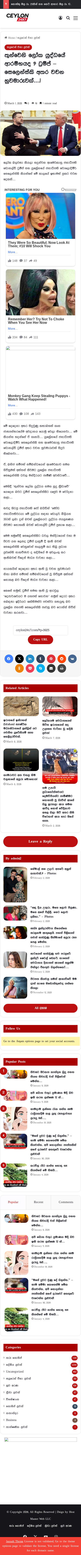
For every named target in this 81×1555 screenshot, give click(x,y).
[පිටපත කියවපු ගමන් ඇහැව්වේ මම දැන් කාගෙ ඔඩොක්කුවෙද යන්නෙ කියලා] (15, 987)
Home (11, 38)
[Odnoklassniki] (19, 668)
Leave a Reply (40, 841)
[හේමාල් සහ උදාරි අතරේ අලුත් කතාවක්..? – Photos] (15, 884)
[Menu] (75, 20)
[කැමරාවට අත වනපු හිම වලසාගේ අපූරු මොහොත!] (21, 760)
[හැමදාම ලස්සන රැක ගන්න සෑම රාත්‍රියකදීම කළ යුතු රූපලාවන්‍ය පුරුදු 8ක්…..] (15, 1119)
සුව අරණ (12, 1385)
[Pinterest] (51, 659)
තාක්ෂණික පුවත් (16, 1427)
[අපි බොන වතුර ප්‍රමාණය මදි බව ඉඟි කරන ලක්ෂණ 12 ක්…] (15, 1096)
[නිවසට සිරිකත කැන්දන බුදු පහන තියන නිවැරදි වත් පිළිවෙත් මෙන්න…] (15, 1074)
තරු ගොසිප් (14, 1357)
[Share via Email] (51, 668)
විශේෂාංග (12, 1399)
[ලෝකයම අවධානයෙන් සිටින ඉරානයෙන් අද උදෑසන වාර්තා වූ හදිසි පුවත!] (60, 706)
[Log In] (60, 20)
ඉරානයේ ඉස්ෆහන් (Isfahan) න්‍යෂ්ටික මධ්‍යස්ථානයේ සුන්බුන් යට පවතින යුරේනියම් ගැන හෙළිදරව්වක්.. (20, 728)
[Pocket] (30, 668)
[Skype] (40, 668)
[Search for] (68, 20)
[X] (19, 659)
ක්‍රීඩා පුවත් (13, 1392)
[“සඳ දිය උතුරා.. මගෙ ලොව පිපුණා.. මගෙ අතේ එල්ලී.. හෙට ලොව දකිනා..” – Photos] (15, 913)
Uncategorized (15, 1371)
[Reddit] (61, 659)
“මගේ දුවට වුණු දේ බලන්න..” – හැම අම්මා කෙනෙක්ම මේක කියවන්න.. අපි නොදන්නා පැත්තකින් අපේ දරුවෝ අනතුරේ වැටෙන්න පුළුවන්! (53, 1145)
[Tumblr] (40, 659)
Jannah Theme (14, 1541)
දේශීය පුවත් (14, 1364)
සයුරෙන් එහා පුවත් (28, 38)
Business (11, 1420)
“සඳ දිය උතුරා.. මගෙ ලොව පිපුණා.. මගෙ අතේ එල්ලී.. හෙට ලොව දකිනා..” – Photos (53, 912)
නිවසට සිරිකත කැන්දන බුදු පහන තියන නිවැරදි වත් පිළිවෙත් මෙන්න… (52, 1077)
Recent (38, 1202)
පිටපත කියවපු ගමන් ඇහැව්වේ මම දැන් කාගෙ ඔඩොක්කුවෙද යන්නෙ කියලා (53, 983)
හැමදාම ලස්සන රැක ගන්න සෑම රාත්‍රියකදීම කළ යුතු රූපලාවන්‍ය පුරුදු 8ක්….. (51, 1114)
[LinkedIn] (30, 659)
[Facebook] (9, 659)
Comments (66, 1202)
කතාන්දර (12, 1413)
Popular (13, 1202)
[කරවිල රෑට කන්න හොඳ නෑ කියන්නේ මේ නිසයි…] (15, 1175)
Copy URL (40, 639)
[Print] (61, 668)
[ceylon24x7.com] (17, 18)
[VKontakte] (72, 659)
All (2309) (41, 1008)
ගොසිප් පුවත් (14, 1406)
